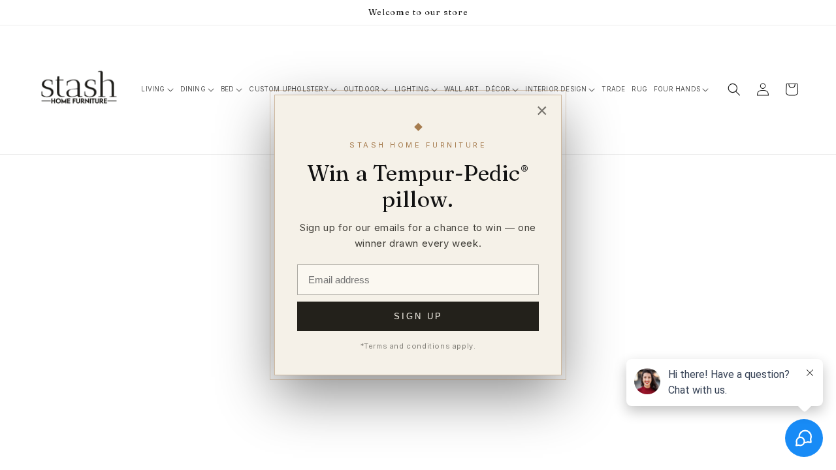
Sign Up (418, 316)
